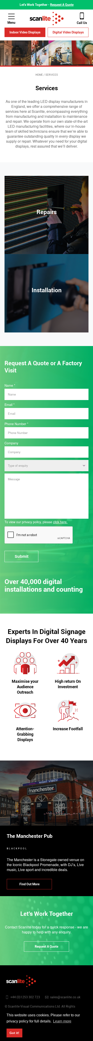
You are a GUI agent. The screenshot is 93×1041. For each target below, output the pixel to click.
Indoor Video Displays (24, 32)
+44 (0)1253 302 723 (25, 997)
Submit (21, 556)
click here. (60, 522)
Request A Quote (62, 5)
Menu (11, 22)
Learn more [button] (62, 1021)
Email (9, 404)
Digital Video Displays (68, 32)
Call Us (82, 23)
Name (10, 385)
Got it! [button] (14, 1033)
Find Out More (47, 237)
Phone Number (16, 424)
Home (39, 74)
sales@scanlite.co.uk (65, 997)
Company (11, 443)
